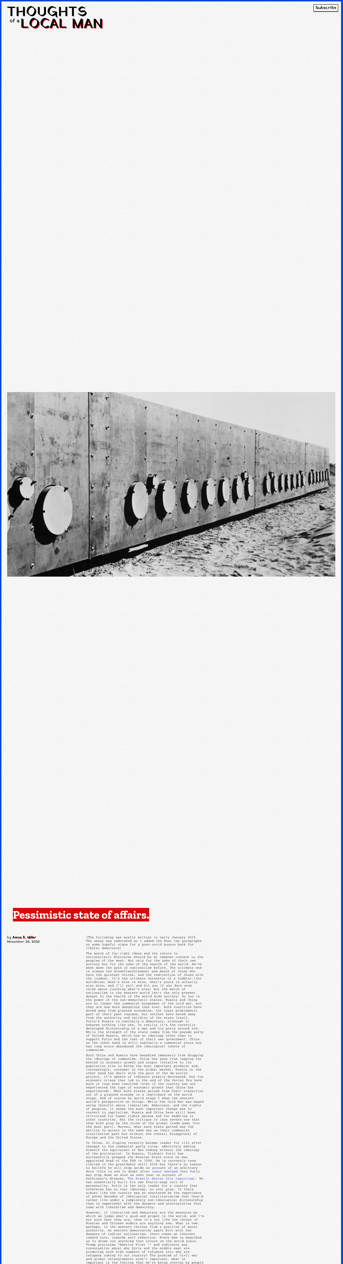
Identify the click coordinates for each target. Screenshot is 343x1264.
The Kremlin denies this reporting (160, 1178)
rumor (157, 1171)
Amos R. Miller (24, 937)
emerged (171, 1171)
